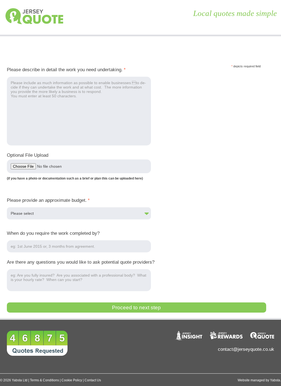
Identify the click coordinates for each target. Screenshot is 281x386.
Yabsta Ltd (19, 380)
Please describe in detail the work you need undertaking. (66, 69)
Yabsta (275, 380)
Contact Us (93, 380)
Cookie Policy (71, 380)
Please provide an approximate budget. (48, 200)
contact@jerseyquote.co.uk (246, 349)
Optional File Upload (27, 155)
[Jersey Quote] (35, 17)
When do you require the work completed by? (53, 233)
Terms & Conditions (44, 380)
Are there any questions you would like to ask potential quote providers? (80, 262)
